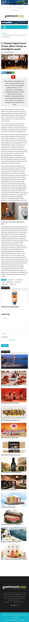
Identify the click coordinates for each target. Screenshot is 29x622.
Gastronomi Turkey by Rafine (7, 52)
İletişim (22, 7)
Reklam (17, 7)
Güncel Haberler (15, 617)
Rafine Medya (10, 615)
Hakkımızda (8, 7)
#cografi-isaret (11, 279)
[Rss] (11, 605)
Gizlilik (6, 620)
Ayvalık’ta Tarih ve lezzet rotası (9, 489)
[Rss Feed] (17, 10)
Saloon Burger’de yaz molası (8, 507)
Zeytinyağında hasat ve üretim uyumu (10, 403)
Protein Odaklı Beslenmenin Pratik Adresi (11, 524)
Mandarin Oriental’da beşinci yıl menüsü (11, 541)
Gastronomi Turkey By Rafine (20, 615)
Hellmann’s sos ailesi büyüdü (10, 307)
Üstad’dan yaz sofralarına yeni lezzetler (11, 455)
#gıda (3, 282)
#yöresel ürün (13, 284)
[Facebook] (10, 10)
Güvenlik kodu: (4, 337)
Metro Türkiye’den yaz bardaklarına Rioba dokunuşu (14, 559)
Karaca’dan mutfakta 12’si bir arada (10, 385)
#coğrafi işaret (20, 279)
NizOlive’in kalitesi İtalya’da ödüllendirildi (11, 472)
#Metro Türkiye (10, 282)
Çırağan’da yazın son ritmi (11, 366)
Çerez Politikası (12, 620)
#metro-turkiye (18, 282)
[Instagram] (12, 10)
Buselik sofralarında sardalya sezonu (10, 420)
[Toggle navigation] (4, 27)
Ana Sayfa (3, 33)
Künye (13, 7)
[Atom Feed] (15, 10)
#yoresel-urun (5, 284)
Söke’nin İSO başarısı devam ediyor (10, 437)
